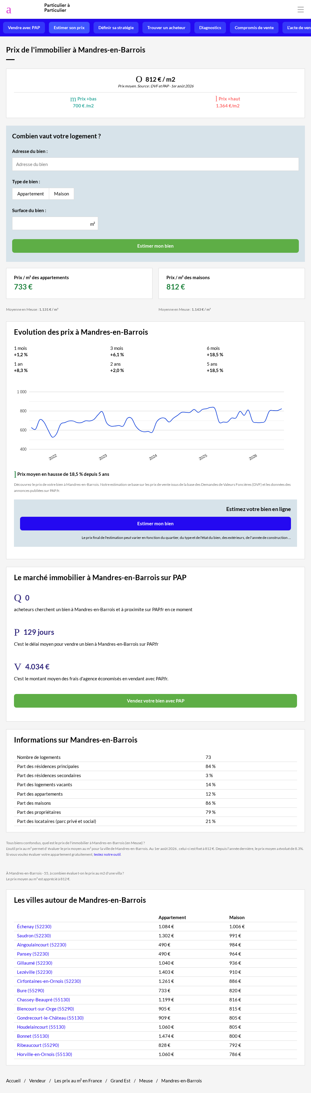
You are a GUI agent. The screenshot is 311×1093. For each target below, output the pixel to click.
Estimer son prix (69, 27)
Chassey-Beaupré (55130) (43, 999)
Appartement (30, 193)
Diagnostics (210, 27)
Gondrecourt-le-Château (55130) (50, 1017)
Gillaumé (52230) (35, 963)
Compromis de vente (254, 27)
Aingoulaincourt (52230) (42, 944)
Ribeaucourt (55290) (38, 1045)
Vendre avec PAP (24, 27)
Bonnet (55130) (33, 1036)
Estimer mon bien (155, 523)
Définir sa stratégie (116, 27)
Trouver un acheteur (166, 27)
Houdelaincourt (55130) (41, 1027)
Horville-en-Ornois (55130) (44, 1054)
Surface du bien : (29, 210)
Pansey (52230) (33, 953)
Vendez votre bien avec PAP (155, 700)
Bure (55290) (30, 990)
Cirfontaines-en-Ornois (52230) (49, 981)
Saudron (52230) (34, 935)
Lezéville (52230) (35, 972)
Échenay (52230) (34, 926)
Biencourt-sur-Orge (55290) (45, 1008)
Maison (61, 193)
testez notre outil (107, 854)
